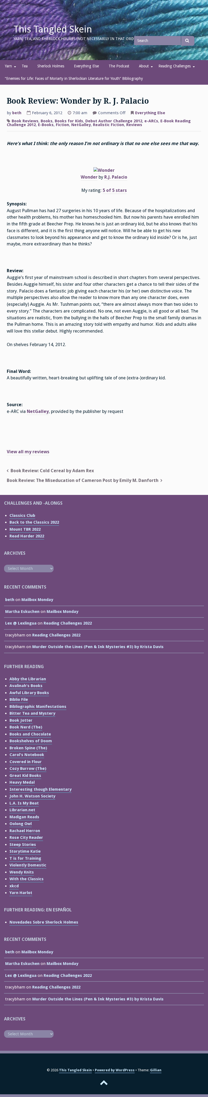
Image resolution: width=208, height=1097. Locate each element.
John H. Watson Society (32, 796)
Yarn (8, 66)
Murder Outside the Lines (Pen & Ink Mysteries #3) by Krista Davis (98, 646)
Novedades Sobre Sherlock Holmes (43, 922)
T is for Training (25, 858)
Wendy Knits (21, 872)
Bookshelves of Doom (30, 740)
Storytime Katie (25, 851)
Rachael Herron (24, 830)
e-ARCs (151, 121)
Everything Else (86, 66)
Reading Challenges (174, 66)
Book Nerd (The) (25, 727)
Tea (25, 66)
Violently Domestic (27, 865)
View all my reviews (28, 451)
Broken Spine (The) (28, 747)
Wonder (89, 177)
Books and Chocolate (30, 734)
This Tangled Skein (53, 29)
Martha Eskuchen (22, 611)
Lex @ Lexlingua (21, 623)
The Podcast (119, 66)
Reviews (134, 124)
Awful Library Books (29, 692)
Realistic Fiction (108, 124)
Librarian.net (22, 809)
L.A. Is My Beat (24, 803)
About (144, 66)
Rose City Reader (26, 837)
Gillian (155, 1070)
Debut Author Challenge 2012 (113, 121)
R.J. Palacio (115, 177)
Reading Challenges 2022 (68, 623)
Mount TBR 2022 (25, 529)
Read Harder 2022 (26, 536)
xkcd (14, 885)
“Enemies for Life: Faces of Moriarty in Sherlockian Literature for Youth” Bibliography (74, 78)
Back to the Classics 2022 (34, 522)
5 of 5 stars (115, 190)
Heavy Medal (22, 782)
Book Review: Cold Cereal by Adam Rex (52, 470)
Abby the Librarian (27, 678)
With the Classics (26, 878)
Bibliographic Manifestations (37, 706)
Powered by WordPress (115, 1070)
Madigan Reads (24, 816)
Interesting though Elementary (40, 789)
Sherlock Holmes (50, 66)
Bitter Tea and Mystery (32, 713)
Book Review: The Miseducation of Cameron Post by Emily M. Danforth (82, 480)
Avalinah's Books (26, 685)
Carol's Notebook (26, 754)
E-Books (46, 124)
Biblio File (18, 699)
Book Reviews (25, 121)
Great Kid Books (25, 775)
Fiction (62, 124)
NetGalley (81, 124)
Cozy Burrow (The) (27, 768)
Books (47, 121)
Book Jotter (20, 720)
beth (16, 112)
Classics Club (22, 515)
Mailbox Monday (37, 599)
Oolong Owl (20, 823)
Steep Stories (22, 844)
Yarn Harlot (20, 892)
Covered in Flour (25, 761)
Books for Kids (69, 121)
